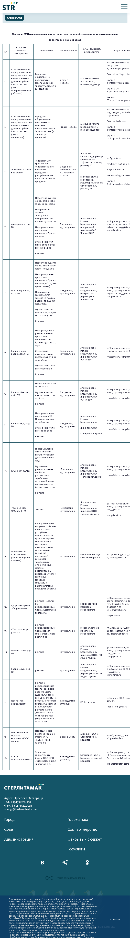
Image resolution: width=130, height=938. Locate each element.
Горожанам (78, 819)
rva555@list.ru (113, 356)
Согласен (115, 919)
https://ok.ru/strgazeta (118, 91)
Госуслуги (76, 849)
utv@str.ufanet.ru (115, 169)
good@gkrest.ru (118, 557)
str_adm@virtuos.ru (116, 610)
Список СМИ (14, 17)
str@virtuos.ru (114, 615)
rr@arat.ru (112, 227)
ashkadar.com (119, 121)
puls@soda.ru (117, 738)
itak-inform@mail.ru (117, 706)
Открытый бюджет (85, 839)
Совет (9, 829)
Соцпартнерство (82, 829)
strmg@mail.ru (114, 230)
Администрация (19, 839)
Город (9, 819)
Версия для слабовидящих (70, 877)
